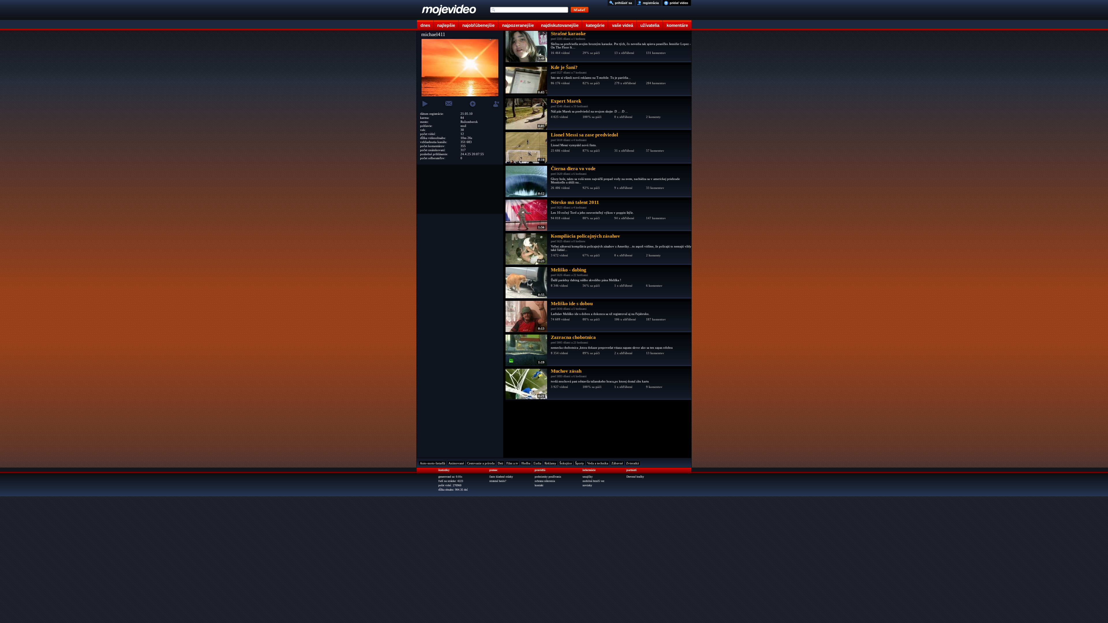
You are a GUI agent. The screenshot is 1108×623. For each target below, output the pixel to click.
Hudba (525, 463)
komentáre (677, 25)
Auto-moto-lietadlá (432, 463)
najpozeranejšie (518, 25)
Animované (456, 463)
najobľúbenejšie (478, 25)
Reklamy (550, 463)
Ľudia (537, 463)
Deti (500, 463)
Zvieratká (632, 463)
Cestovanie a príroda (481, 463)
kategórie (595, 25)
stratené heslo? (497, 481)
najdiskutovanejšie (560, 25)
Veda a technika (597, 463)
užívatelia (649, 25)
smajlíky (588, 476)
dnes (425, 25)
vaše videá (622, 25)
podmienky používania (548, 476)
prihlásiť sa (623, 3)
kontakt (539, 485)
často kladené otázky (501, 476)
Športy (579, 463)
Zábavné (617, 463)
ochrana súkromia (545, 481)
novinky (587, 485)
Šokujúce (565, 463)
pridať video (679, 3)
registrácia (651, 3)
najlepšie (446, 25)
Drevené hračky (635, 476)
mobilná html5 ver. (594, 481)
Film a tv (512, 463)
